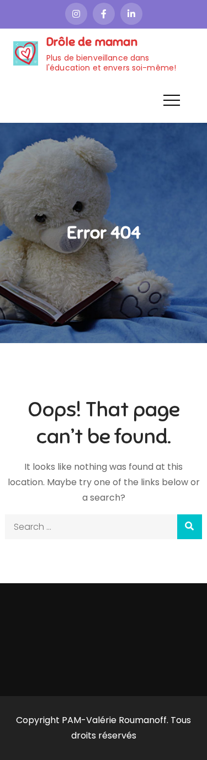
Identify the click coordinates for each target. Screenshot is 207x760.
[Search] (189, 526)
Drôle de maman (91, 41)
